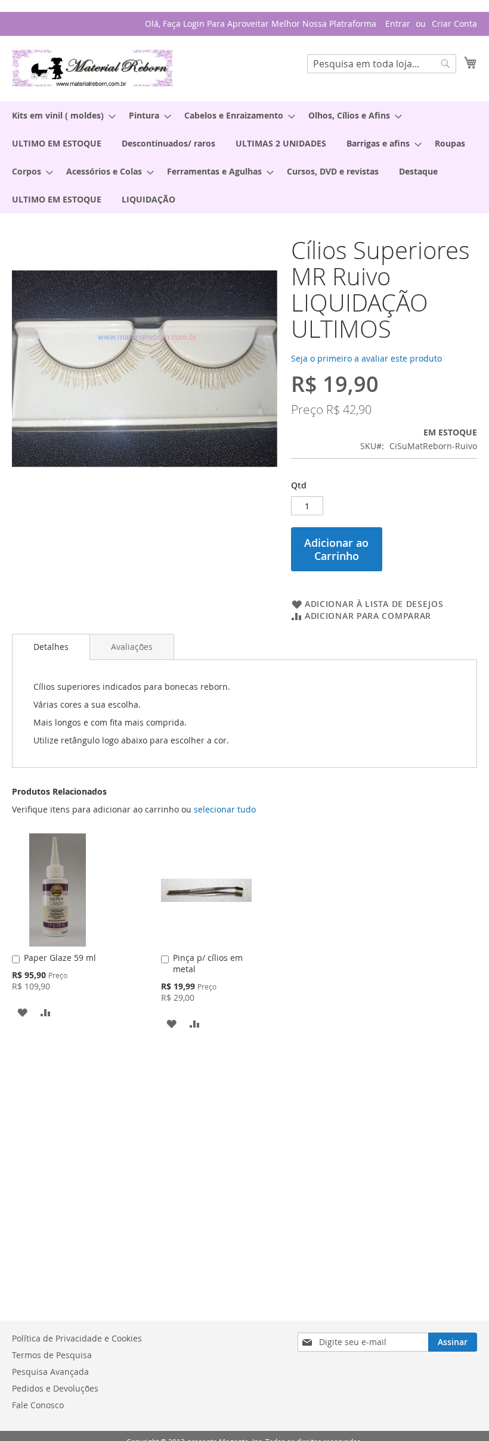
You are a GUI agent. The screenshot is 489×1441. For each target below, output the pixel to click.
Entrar (397, 23)
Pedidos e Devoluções (55, 1388)
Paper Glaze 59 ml (60, 957)
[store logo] (92, 67)
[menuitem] (60, 115)
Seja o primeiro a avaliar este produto (366, 358)
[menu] (244, 157)
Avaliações (132, 646)
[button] (22, 1011)
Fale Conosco (38, 1405)
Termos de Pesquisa (52, 1355)
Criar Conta (454, 23)
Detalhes (51, 646)
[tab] (51, 647)
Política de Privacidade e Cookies (77, 1338)
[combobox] (381, 63)
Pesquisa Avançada (50, 1371)
